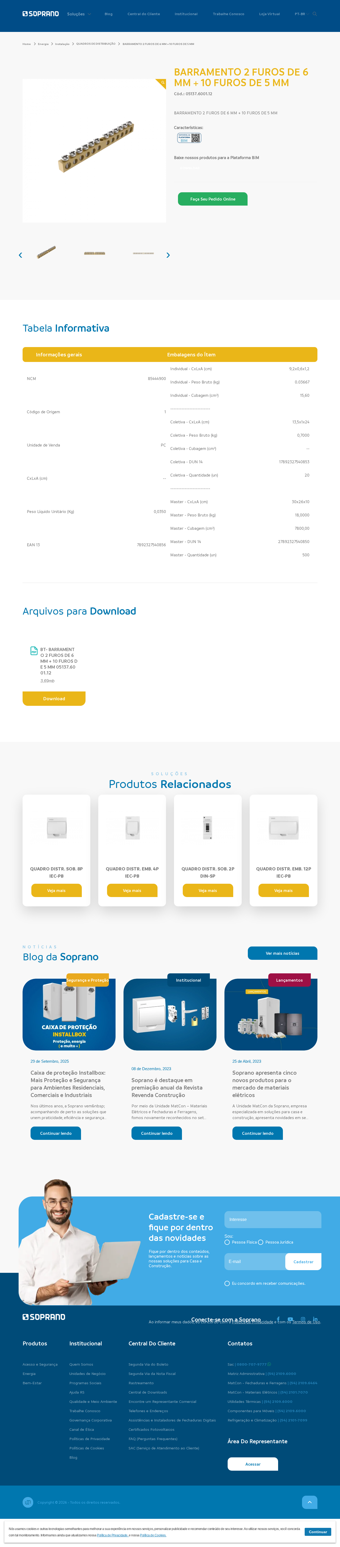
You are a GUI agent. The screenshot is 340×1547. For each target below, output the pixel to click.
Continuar (318, 1532)
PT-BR (300, 13)
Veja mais (56, 890)
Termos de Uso (306, 1321)
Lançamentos (289, 980)
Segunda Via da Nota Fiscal (152, 1373)
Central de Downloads (148, 1392)
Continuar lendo (56, 1133)
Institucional (186, 13)
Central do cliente (152, 1343)
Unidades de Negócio (87, 1373)
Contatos (240, 1343)
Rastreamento (141, 1382)
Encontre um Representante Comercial (162, 1401)
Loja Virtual (269, 13)
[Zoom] (160, 84)
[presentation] (20, 254)
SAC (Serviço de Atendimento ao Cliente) (164, 1447)
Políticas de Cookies (86, 1447)
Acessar (253, 1464)
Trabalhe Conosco (228, 13)
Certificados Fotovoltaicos (152, 1429)
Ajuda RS (76, 1392)
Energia (43, 44)
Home (27, 44)
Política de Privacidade (252, 1321)
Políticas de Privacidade (89, 1438)
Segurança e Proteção (87, 980)
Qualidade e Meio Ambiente (93, 1401)
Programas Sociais (85, 1382)
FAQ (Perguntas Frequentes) (153, 1438)
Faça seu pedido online (212, 199)
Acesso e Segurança (40, 1364)
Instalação (62, 44)
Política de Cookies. (153, 1535)
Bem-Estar (32, 1382)
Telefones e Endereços (148, 1410)
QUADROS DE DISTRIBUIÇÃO (96, 43)
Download (190, 168)
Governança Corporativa (90, 1419)
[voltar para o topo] (309, 1502)
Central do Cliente (144, 13)
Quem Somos (81, 1364)
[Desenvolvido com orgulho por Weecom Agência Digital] (28, 1502)
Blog (109, 13)
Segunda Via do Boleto (148, 1364)
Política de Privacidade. (113, 1535)
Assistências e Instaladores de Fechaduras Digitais (172, 1419)
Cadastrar (303, 1261)
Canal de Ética (81, 1429)
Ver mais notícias (282, 953)
